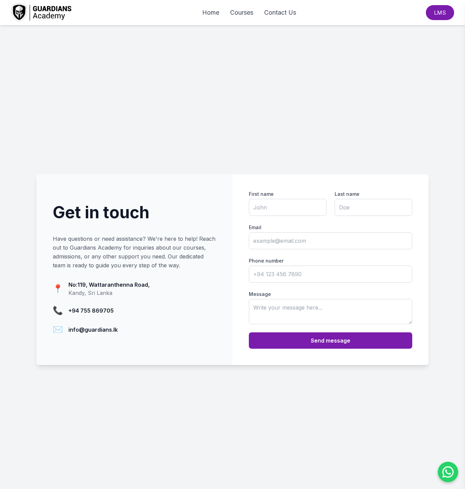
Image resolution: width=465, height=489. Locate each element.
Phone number (266, 261)
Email (255, 227)
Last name (347, 194)
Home (210, 12)
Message (260, 294)
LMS (440, 12)
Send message (330, 340)
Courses (241, 12)
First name (261, 194)
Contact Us (280, 12)
